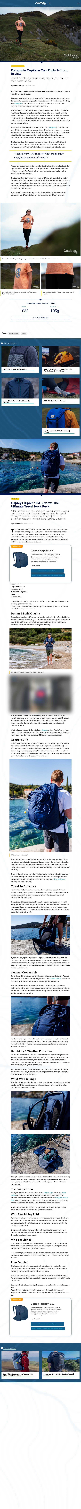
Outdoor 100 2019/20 (14, 333)
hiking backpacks (59, 879)
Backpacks (15, 498)
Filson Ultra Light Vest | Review (20, 359)
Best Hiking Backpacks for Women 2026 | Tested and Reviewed (20, 1365)
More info (40, 317)
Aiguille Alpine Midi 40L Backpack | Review (61, 422)
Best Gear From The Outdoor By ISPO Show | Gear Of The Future (61, 360)
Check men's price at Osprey (47, 571)
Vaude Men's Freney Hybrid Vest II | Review (20, 392)
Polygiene (52, 127)
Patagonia (18, 103)
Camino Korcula (55, 978)
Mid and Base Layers (17, 66)
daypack (45, 730)
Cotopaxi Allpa (48, 1193)
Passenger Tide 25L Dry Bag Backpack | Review (61, 1365)
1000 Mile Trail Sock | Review (61, 391)
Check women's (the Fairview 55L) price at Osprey (47, 575)
